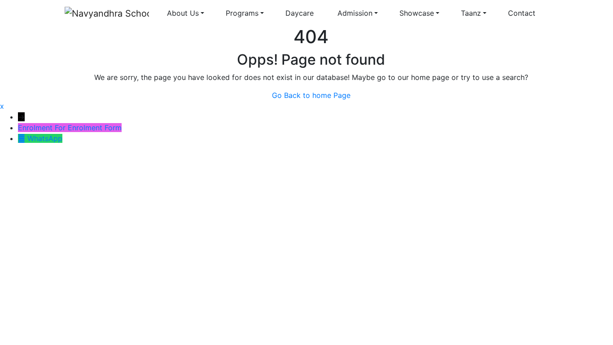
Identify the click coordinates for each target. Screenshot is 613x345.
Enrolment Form (95, 127)
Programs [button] (242, 13)
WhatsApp (44, 138)
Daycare (300, 13)
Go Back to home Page (311, 95)
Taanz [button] (471, 13)
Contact (523, 13)
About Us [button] (183, 13)
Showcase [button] (416, 13)
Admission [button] (354, 13)
